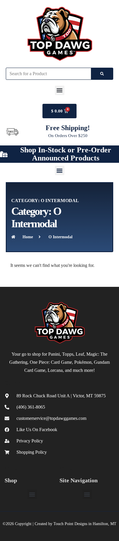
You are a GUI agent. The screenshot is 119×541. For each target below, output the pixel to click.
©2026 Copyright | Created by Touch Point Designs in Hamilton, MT (59, 524)
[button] (59, 90)
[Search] (102, 74)
